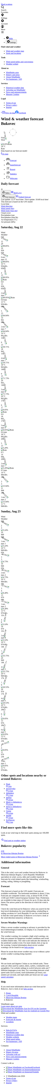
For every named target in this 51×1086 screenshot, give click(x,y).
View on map (10, 113)
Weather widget (12, 64)
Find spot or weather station (15, 840)
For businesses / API (14, 79)
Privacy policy (11, 105)
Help (11, 38)
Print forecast (10, 197)
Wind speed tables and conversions (19, 62)
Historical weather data (15, 88)
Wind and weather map (15, 51)
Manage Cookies (12, 94)
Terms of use (11, 103)
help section (29, 947)
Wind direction (7, 206)
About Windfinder (13, 77)
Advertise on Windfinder (15, 90)
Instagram (36, 1070)
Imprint (9, 107)
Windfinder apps (12, 72)
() (7, 208)
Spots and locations (13, 53)
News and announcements (16, 92)
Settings (13, 42)
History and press (13, 75)
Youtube (35, 1072)
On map (5, 154)
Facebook (22, 113)
